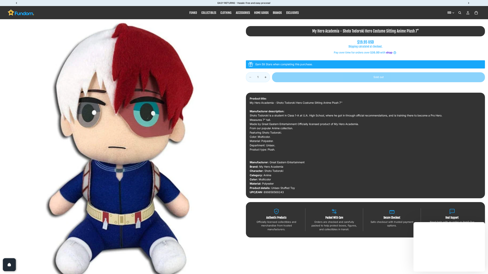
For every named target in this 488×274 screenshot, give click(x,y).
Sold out (378, 77)
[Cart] (476, 13)
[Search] (460, 13)
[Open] (9, 264)
